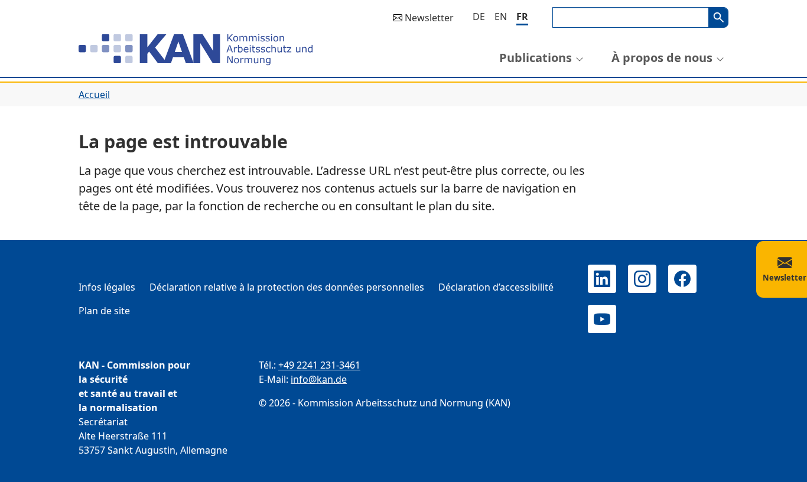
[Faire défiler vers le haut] (781, 462)
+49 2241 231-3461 (319, 365)
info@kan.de (319, 379)
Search (718, 17)
